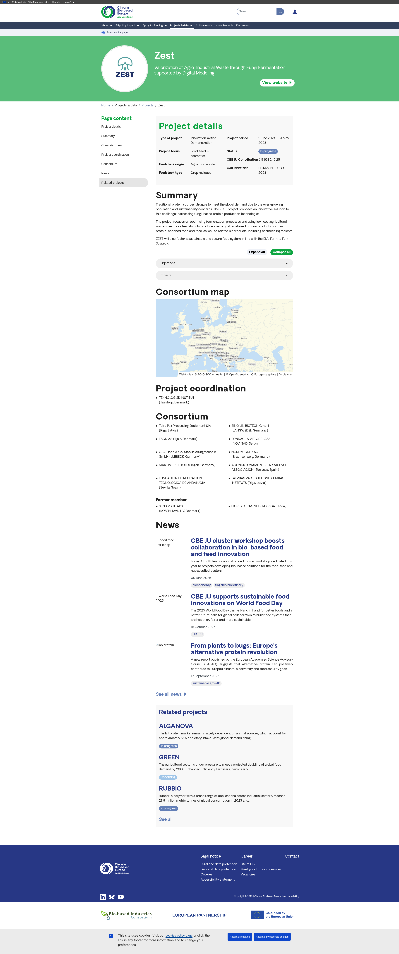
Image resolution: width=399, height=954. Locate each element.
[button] (103, 32)
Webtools (185, 374)
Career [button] (246, 856)
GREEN (169, 758)
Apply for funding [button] (152, 25)
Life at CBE (248, 864)
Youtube (121, 897)
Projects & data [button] (179, 25)
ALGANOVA (176, 726)
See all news (169, 695)
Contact (292, 856)
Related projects (112, 182)
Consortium (109, 164)
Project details (111, 126)
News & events (224, 25)
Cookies (206, 874)
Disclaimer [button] (285, 374)
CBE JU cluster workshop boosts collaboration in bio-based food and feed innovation (238, 547)
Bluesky (112, 897)
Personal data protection (218, 869)
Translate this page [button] (117, 32)
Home (105, 105)
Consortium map (112, 145)
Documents (243, 25)
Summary (108, 136)
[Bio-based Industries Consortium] (133, 915)
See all (166, 820)
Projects (148, 105)
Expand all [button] (257, 252)
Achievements (204, 25)
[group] (224, 338)
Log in (295, 12)
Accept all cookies (240, 936)
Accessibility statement (218, 879)
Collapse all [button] (282, 252)
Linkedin (103, 897)
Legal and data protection (219, 864)
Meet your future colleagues (261, 869)
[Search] (280, 11)
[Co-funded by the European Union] (266, 915)
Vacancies (248, 874)
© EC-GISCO (203, 374)
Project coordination (115, 154)
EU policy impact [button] (125, 25)
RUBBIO (170, 789)
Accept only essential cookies (272, 936)
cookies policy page (179, 935)
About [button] (104, 25)
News (105, 173)
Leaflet (219, 374)
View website (274, 83)
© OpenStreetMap (238, 374)
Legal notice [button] (211, 856)
